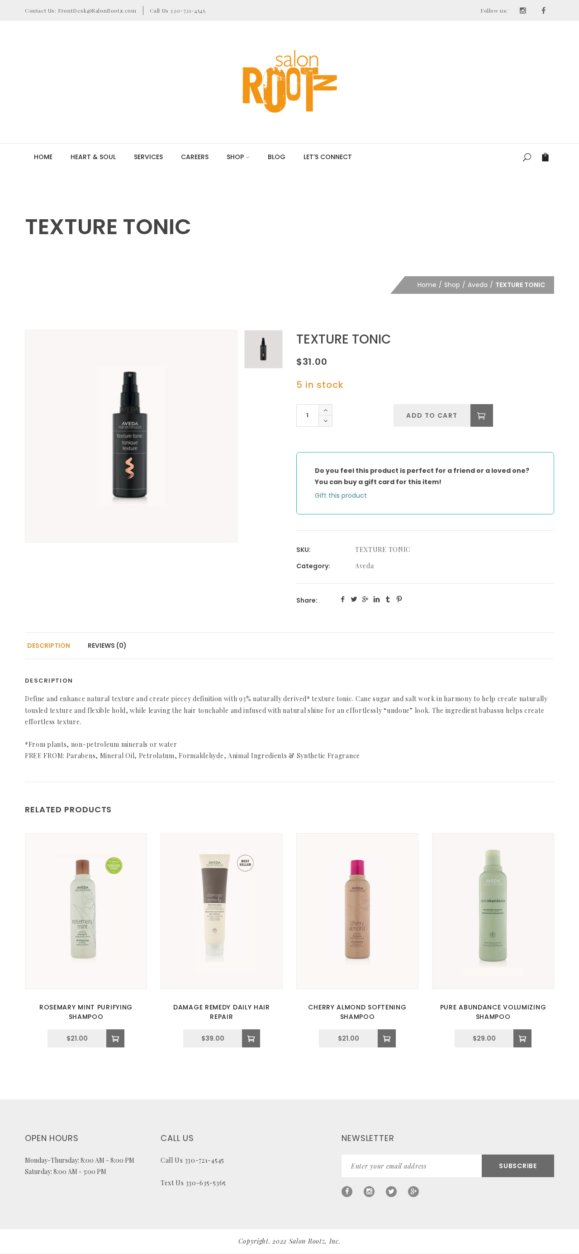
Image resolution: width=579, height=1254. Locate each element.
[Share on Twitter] (354, 599)
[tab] (48, 645)
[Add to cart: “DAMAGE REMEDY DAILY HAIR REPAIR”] (251, 1038)
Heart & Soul (93, 156)
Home (43, 156)
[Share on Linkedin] (376, 599)
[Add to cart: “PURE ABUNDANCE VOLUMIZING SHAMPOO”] (522, 1038)
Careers (195, 156)
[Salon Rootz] (289, 81)
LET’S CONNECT (328, 156)
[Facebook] (543, 10)
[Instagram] (523, 10)
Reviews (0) (107, 645)
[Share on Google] (365, 599)
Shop (235, 156)
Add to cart (431, 415)
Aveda (478, 284)
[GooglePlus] (413, 1191)
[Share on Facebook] (342, 599)
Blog (276, 156)
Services (148, 156)
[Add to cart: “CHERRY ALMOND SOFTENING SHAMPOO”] (387, 1038)
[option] (131, 436)
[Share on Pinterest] (399, 599)
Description (48, 645)
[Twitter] (391, 1191)
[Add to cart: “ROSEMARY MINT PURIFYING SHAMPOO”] (115, 1038)
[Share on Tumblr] (387, 599)
